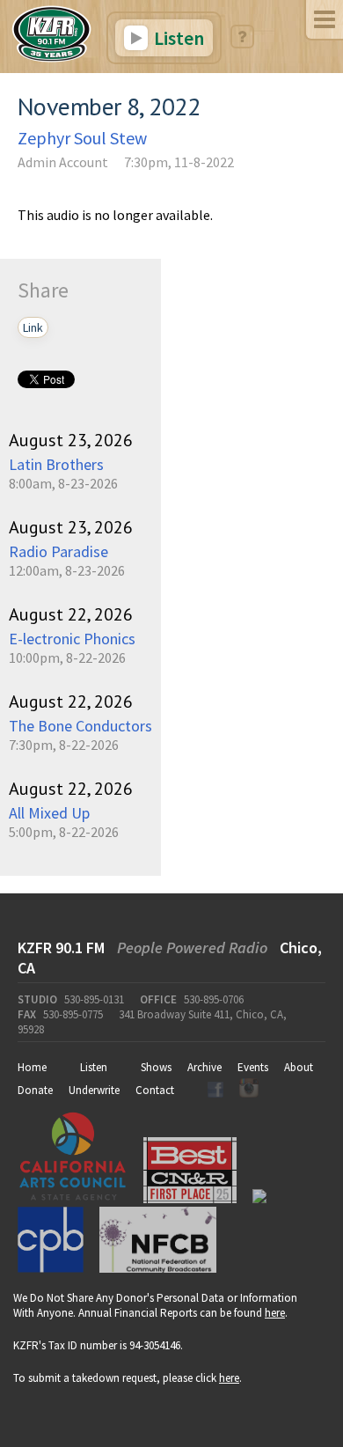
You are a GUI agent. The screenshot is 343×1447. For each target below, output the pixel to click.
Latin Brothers (56, 464)
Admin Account (63, 162)
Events (252, 1067)
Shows (156, 1067)
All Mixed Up (49, 813)
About (298, 1067)
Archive (204, 1067)
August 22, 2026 (71, 614)
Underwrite (94, 1090)
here (275, 1312)
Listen (177, 38)
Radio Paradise (58, 551)
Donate (35, 1090)
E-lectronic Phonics (72, 638)
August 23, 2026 (71, 440)
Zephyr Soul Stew (82, 138)
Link (33, 327)
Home (32, 1067)
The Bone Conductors (80, 726)
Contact (154, 1090)
